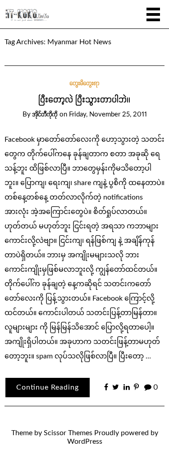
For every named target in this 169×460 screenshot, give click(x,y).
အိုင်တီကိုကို (45, 114)
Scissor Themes (68, 433)
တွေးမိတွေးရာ (85, 83)
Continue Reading (47, 387)
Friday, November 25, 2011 (108, 114)
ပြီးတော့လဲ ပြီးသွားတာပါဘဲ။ (85, 99)
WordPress (84, 441)
